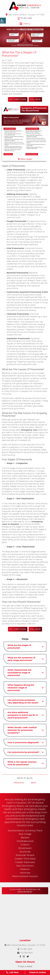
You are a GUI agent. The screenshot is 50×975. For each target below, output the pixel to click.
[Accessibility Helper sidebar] (3, 21)
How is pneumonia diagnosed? (23, 743)
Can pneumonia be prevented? (23, 752)
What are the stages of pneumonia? (19, 646)
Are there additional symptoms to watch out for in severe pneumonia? (23, 715)
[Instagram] (24, 956)
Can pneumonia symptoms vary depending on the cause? (23, 701)
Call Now (35, 99)
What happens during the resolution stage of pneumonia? (21, 687)
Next (33, 783)
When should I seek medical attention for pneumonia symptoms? (22, 730)
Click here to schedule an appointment (25, 891)
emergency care (29, 430)
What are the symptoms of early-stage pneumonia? (21, 659)
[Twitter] (28, 956)
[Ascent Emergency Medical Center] (25, 6)
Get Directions (17, 99)
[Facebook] (20, 956)
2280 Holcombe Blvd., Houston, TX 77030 (25, 15)
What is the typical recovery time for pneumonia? (22, 763)
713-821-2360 (26, 18)
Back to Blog (25, 778)
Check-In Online (37, 972)
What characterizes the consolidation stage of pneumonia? (19, 672)
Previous (19, 783)
